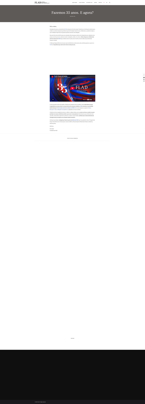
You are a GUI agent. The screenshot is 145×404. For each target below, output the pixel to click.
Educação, (52, 109)
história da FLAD (75, 120)
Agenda (95, 2)
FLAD (66, 29)
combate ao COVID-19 (71, 108)
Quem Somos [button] (74, 2)
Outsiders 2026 (89, 2)
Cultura (55, 109)
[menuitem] (74, 2)
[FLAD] (42, 3)
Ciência (89, 108)
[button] (109, 2)
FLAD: (59, 38)
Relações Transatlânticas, (63, 109)
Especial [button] (100, 2)
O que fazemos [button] (82, 2)
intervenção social (61, 108)
